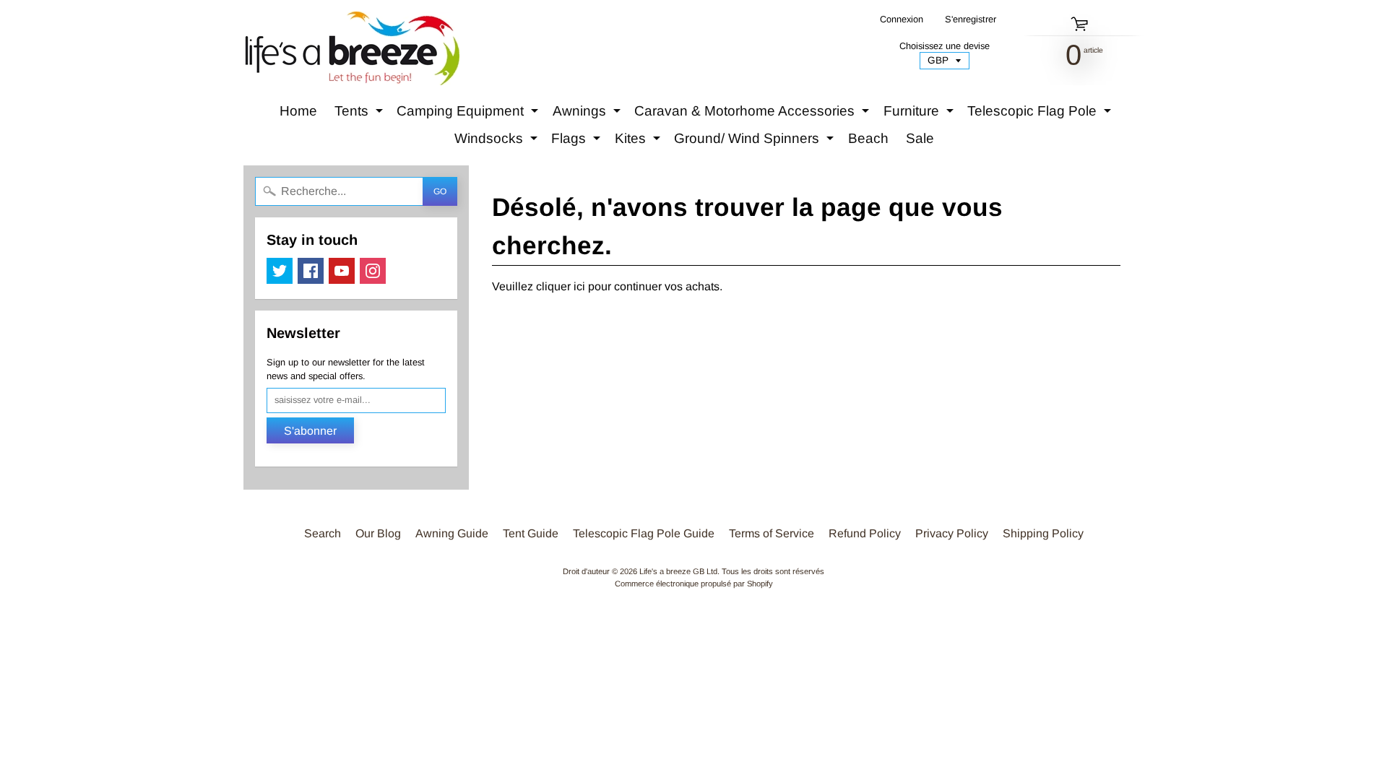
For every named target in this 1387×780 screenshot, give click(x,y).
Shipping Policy (1043, 533)
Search (322, 533)
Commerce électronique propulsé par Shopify (694, 583)
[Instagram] (373, 271)
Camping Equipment (469, 114)
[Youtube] (342, 271)
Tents (360, 114)
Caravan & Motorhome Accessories (753, 114)
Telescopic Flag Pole (1041, 114)
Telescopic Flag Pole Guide (643, 533)
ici (579, 286)
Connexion (901, 20)
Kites (639, 141)
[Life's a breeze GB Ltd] (351, 48)
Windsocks (497, 141)
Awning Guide (451, 533)
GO (439, 191)
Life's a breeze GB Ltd (678, 571)
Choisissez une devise (944, 45)
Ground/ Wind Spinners (755, 141)
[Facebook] (311, 271)
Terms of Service (771, 533)
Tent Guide (530, 533)
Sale (920, 138)
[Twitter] (280, 271)
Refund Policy (865, 533)
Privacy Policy (951, 533)
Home (298, 110)
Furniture (920, 114)
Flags (577, 141)
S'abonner (310, 431)
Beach (868, 138)
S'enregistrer (970, 20)
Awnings (588, 114)
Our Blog (378, 533)
